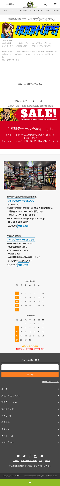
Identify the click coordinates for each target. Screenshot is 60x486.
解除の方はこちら (50, 381)
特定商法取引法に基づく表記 (20, 466)
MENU (11, 4)
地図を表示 (23, 226)
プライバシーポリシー (42, 466)
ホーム (6, 10)
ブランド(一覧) (21, 10)
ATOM (47, 461)
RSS (40, 461)
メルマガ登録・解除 (29, 461)
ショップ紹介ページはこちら (21, 200)
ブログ (16, 461)
